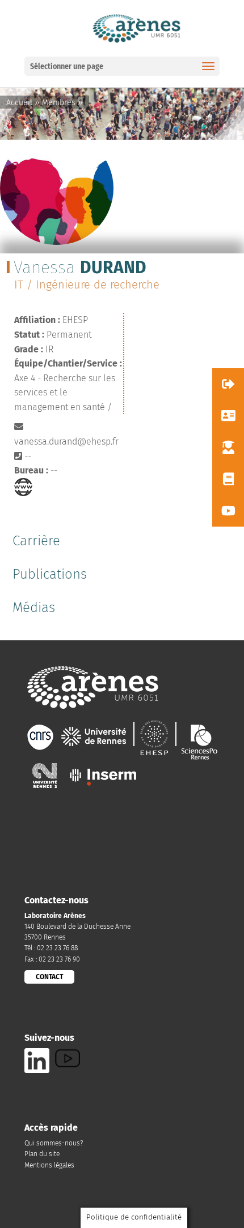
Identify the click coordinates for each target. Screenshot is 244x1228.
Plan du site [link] (42, 1154)
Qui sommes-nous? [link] (53, 1143)
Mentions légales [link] (49, 1165)
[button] (228, 384)
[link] (136, 27)
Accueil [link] (19, 102)
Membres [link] (58, 102)
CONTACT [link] (49, 977)
